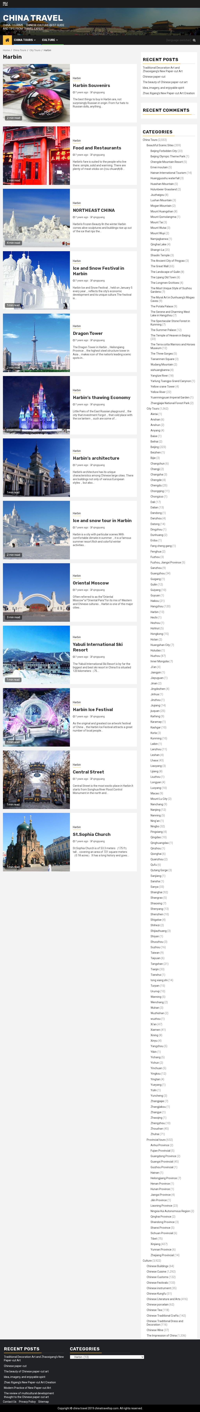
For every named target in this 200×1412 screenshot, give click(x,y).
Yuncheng (157, 1095)
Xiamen (155, 1029)
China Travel (33, 18)
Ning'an (155, 820)
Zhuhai (155, 1134)
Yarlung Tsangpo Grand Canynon (171, 381)
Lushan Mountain (161, 200)
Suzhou (155, 947)
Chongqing (157, 491)
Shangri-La (157, 249)
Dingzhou (156, 529)
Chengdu (156, 485)
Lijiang (154, 771)
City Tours (153, 408)
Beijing (155, 447)
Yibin (154, 1051)
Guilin (154, 584)
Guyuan (155, 595)
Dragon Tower (88, 333)
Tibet (154, 1238)
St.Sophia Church (92, 834)
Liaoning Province (161, 1205)
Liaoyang (156, 765)
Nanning (156, 815)
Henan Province (160, 1183)
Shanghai (156, 892)
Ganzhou (156, 567)
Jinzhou (156, 700)
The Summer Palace (163, 330)
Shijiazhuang (159, 930)
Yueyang (156, 1084)
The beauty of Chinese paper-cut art (165, 82)
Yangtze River (159, 375)
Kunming (156, 738)
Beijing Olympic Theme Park (168, 156)
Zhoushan (157, 1128)
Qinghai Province (161, 1216)
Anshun (155, 425)
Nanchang (157, 804)
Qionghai (156, 853)
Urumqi (155, 991)
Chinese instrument (159, 1288)
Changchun (158, 463)
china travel (80, 1408)
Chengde (156, 480)
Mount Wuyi (158, 233)
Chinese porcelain (158, 1304)
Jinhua (155, 694)
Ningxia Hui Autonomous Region (170, 1211)
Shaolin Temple (160, 255)
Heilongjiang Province (164, 1178)
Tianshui (156, 974)
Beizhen (156, 452)
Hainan (155, 1172)
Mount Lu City (159, 798)
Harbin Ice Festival (93, 709)
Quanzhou (157, 859)
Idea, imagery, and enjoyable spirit (163, 87)
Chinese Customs (157, 1277)
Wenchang (157, 1002)
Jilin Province (159, 1200)
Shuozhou (157, 941)
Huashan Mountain (162, 183)
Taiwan (155, 952)
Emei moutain (159, 167)
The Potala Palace (162, 306)
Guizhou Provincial (162, 1167)
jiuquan (155, 710)
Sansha (155, 881)
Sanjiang (156, 875)
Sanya (154, 886)
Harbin (77, 78)
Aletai (154, 414)
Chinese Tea (154, 1310)
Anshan (155, 419)
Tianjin (155, 969)
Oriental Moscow (91, 583)
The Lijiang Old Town (163, 277)
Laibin (154, 743)
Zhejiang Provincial (162, 1255)
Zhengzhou (158, 1123)
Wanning (156, 996)
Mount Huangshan (162, 211)
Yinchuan (156, 1068)
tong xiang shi (159, 980)
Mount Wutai (158, 227)
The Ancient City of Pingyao (168, 260)
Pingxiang (157, 831)
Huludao (156, 650)
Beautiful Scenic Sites (160, 145)
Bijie (153, 457)
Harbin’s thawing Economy (101, 397)
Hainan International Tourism (168, 172)
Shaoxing (156, 903)
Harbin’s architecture (96, 458)
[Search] (194, 40)
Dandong (156, 512)
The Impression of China (162, 1335)
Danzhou (156, 518)
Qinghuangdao (160, 842)
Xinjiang (155, 1244)
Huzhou (155, 655)
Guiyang (156, 590)
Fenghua (156, 551)
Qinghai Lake (158, 244)
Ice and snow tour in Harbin (102, 520)
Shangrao (157, 897)
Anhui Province (160, 1145)
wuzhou (156, 1018)
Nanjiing (155, 809)
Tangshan (157, 963)
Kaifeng (155, 716)
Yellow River (158, 392)
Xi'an (154, 1024)
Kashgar (156, 727)
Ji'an (153, 667)
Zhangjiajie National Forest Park (170, 403)
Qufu (154, 864)
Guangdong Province (163, 1156)
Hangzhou (157, 606)
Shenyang (157, 908)
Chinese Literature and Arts (163, 1299)
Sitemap (43, 1401)
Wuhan (155, 1007)
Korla (154, 732)
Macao (155, 793)
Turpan (155, 985)
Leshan (155, 755)
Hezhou (155, 622)
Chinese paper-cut (154, 76)
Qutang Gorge (159, 870)
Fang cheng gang (161, 545)
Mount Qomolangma (163, 216)
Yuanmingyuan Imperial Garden (170, 397)
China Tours (23, 40)
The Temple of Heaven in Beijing (170, 335)
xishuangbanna (160, 370)
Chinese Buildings (157, 1266)
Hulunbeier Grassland (164, 189)
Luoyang (156, 787)
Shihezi (155, 925)
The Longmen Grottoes (165, 282)
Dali (153, 502)
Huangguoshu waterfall (165, 178)
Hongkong (157, 633)
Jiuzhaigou (157, 194)
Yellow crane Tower (163, 386)
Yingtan (155, 1079)
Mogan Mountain (161, 205)
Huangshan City (160, 645)
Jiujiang (155, 705)
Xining (154, 1035)
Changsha (157, 474)
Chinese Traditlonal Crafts (163, 1315)
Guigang (156, 579)
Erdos (154, 540)
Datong (155, 524)
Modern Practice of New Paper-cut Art (27, 1387)
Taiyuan (155, 958)
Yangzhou (157, 1046)
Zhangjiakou (158, 1106)
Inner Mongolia (160, 661)
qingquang (99, 92)
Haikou (155, 600)
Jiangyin (156, 672)
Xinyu (154, 1040)
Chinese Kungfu (156, 1293)
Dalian (154, 507)
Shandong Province (163, 1222)
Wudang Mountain (162, 364)
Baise (154, 436)
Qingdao (156, 837)
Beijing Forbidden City (164, 151)
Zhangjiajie (157, 1101)
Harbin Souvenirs (91, 85)
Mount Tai (157, 222)
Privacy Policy (27, 1401)
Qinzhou (156, 848)
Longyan (156, 782)
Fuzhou (155, 557)
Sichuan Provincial (162, 1233)
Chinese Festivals (157, 1282)
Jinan (154, 683)
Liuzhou (155, 776)
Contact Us (9, 1401)
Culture (48, 40)
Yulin (154, 1090)
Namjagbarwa (159, 238)
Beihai (154, 441)
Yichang (156, 1057)
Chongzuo (157, 496)
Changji (155, 469)
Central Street (88, 772)
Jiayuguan (157, 677)
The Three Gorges (162, 353)
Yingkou (156, 1073)
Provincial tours (156, 1139)
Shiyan (155, 936)
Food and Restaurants (97, 148)
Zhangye (156, 1112)
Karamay (156, 721)
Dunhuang (157, 535)
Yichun (155, 1062)
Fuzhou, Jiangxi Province (166, 562)
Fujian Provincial (160, 1150)
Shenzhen (157, 914)
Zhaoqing (156, 1117)
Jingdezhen (158, 688)
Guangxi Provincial (162, 1161)
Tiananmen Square (162, 359)
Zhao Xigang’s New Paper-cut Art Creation (169, 93)
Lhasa (154, 760)
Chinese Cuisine (156, 1271)
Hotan (154, 639)
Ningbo (155, 826)
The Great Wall (160, 266)
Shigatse (156, 919)
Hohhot (155, 628)
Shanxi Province (160, 1227)
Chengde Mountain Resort (167, 161)
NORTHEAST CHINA (94, 210)
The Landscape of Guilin (165, 271)
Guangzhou (158, 573)
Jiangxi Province (161, 1194)
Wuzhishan (157, 1013)
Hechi (154, 617)
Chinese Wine (155, 1330)
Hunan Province (160, 1189)
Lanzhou (156, 749)
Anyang (155, 430)
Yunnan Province (161, 1249)
